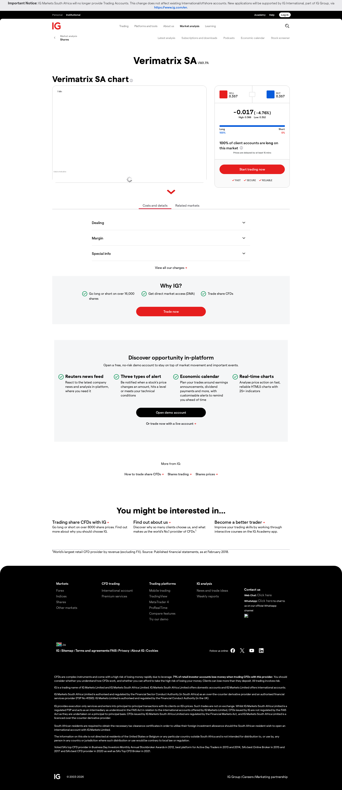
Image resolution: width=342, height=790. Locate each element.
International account (117, 590)
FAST (238, 180)
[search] (287, 25)
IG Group (233, 777)
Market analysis (189, 26)
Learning (210, 26)
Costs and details (155, 205)
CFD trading (111, 583)
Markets (62, 583)
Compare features (162, 613)
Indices (61, 596)
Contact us (252, 589)
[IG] (56, 26)
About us (168, 26)
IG (58, 650)
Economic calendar (253, 38)
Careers (248, 777)
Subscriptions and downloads (199, 38)
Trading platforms (162, 583)
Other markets (66, 607)
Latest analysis (166, 38)
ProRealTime (158, 607)
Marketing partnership (271, 777)
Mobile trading (159, 590)
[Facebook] (232, 650)
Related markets (187, 205)
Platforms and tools (145, 26)
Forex (60, 590)
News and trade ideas (212, 590)
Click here (264, 595)
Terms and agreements (92, 650)
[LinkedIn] (261, 650)
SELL (231, 93)
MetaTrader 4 (159, 602)
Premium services (114, 596)
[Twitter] (242, 650)
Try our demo (158, 619)
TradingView (158, 596)
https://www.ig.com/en (170, 7)
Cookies (152, 650)
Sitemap (67, 650)
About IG (137, 650)
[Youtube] (251, 650)
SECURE (251, 180)
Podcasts (229, 38)
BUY (278, 93)
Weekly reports (208, 596)
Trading (123, 26)
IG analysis (204, 583)
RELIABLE (267, 180)
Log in (285, 14)
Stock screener (280, 38)
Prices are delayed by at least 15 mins (252, 152)
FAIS (113, 650)
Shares (61, 602)
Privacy (124, 650)
